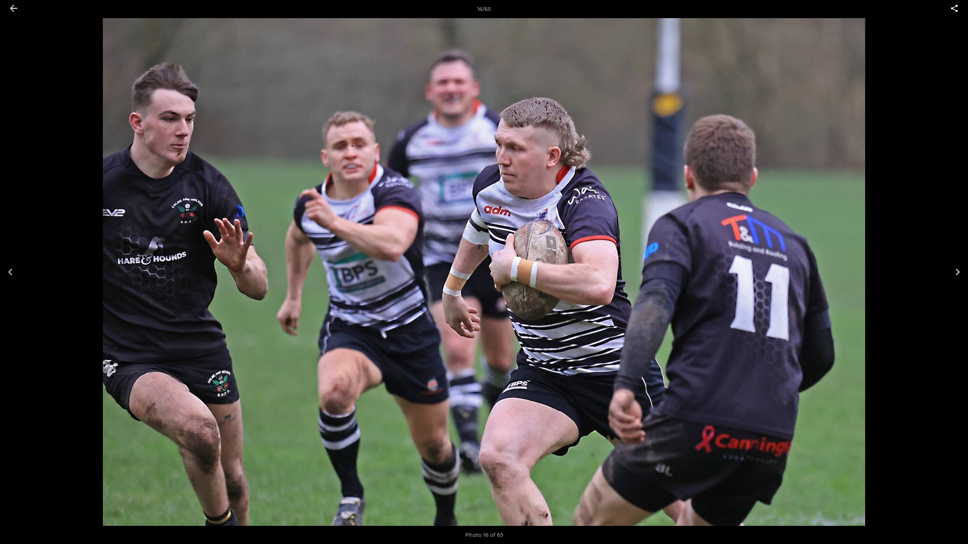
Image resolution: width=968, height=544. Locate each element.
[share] (954, 9)
